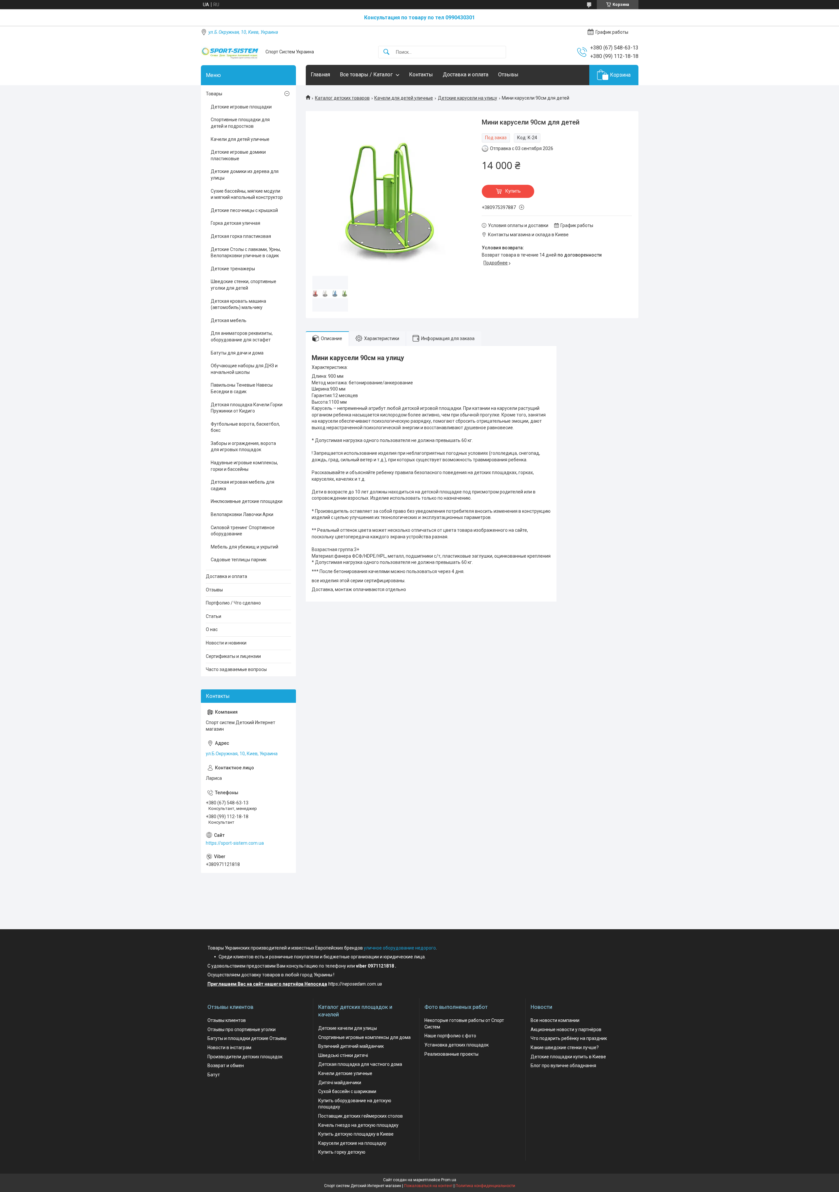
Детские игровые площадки (241, 106)
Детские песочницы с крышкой (244, 210)
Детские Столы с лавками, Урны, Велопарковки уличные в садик (246, 253)
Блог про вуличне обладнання (563, 1065)
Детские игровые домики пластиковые (238, 155)
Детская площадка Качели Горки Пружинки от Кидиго (247, 408)
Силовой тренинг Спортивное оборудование (243, 531)
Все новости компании (555, 1020)
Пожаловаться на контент (428, 1185)
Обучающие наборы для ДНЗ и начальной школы (244, 369)
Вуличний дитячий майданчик (351, 1046)
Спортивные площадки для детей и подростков (240, 123)
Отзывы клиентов (226, 1020)
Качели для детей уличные (403, 98)
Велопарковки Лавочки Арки (242, 514)
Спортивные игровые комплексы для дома (364, 1037)
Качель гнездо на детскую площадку (358, 1125)
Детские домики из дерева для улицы (245, 175)
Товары (214, 93)
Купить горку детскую (341, 1152)
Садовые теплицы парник (238, 559)
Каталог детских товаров (342, 98)
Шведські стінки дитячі (343, 1055)
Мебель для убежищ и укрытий (244, 546)
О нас (212, 629)
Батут (213, 1074)
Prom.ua (448, 1180)
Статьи (213, 616)
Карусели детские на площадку (352, 1143)
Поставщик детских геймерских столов (360, 1116)
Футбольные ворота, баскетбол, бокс (245, 427)
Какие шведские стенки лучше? (565, 1047)
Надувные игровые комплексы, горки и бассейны (244, 466)
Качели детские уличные (345, 1073)
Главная (320, 74)
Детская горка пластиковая (241, 236)
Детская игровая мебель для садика (242, 485)
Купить (513, 191)
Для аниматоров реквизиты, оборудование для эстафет (242, 336)
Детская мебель (228, 320)
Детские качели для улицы (347, 1028)
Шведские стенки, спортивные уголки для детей (243, 285)
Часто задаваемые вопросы (236, 669)
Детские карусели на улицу (467, 98)
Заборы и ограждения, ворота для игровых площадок (243, 446)
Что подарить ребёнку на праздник (569, 1038)
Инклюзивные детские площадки (247, 501)
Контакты (421, 74)
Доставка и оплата (465, 74)
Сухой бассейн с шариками (347, 1091)
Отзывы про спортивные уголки (241, 1029)
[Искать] (386, 52)
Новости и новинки (226, 642)
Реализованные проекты (451, 1054)
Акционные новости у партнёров (566, 1029)
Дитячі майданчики (339, 1082)
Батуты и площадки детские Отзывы (246, 1038)
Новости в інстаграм (229, 1047)
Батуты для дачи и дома (237, 353)
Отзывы (508, 74)
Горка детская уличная (235, 223)
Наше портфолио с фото (450, 1035)
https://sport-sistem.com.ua (235, 843)
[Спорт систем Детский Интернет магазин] (231, 52)
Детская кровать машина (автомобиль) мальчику (238, 304)
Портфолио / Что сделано (233, 603)
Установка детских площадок (456, 1045)
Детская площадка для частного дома (360, 1064)
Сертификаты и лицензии (233, 656)
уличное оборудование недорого (400, 948)
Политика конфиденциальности (485, 1185)
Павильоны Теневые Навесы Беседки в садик (242, 388)
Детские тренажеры (233, 268)
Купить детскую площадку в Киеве (356, 1134)
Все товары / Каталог (366, 74)
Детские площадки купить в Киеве (568, 1056)
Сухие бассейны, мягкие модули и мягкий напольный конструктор (247, 194)
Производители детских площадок (245, 1056)
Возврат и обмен (225, 1065)
